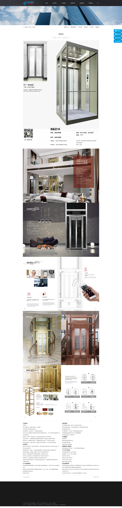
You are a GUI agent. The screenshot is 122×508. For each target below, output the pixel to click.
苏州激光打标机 (67, 489)
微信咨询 (119, 34)
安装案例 (82, 3)
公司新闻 (43, 496)
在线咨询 (119, 30)
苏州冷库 (73, 489)
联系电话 (119, 37)
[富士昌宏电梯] (28, 3)
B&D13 (27, 477)
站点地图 (34, 489)
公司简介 (55, 3)
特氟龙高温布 (83, 489)
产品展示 (64, 3)
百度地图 (30, 489)
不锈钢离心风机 (61, 489)
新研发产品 (66, 27)
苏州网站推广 (54, 489)
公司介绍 (24, 496)
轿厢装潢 (97, 27)
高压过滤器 (38, 489)
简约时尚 (86, 27)
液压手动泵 (49, 489)
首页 (47, 3)
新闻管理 (73, 3)
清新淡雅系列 (73, 27)
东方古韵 (80, 27)
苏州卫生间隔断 (90, 489)
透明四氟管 (77, 489)
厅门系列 (91, 27)
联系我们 (91, 3)
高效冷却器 (43, 489)
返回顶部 (119, 41)
